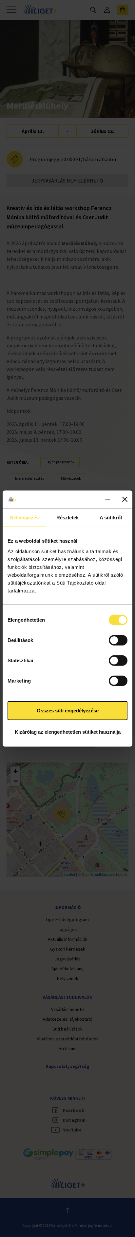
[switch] (118, 640)
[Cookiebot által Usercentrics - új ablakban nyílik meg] (83, 499)
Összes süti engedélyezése (68, 710)
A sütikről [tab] (111, 517)
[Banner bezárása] (124, 499)
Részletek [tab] (67, 517)
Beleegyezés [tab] (24, 517)
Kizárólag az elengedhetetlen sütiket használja (68, 732)
